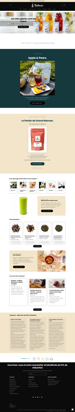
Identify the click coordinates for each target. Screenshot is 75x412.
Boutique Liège (12, 379)
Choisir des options (16, 242)
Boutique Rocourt (12, 384)
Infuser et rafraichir (23, 26)
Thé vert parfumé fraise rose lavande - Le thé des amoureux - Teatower (44, 236)
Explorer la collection (47, 210)
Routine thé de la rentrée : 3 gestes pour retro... (35, 292)
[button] (10, 5)
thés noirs (23, 340)
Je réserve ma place (19, 266)
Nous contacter (12, 390)
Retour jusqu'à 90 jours (33, 384)
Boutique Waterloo (13, 382)
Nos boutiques (52, 348)
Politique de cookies (51, 384)
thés (22, 322)
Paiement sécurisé (32, 382)
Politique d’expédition (50, 410)
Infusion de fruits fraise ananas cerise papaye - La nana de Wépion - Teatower (30, 237)
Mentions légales (51, 379)
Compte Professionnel (13, 393)
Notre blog (11, 391)
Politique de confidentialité (53, 382)
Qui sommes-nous (13, 388)
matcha (22, 342)
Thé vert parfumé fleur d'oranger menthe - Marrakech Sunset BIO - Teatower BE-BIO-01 (58, 237)
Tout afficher (37, 246)
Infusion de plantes (32, 191)
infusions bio (13, 342)
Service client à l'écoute (33, 386)
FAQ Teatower (31, 379)
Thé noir (60, 190)
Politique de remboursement (42, 409)
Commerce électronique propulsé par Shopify (30, 409)
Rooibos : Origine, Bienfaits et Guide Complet (17, 282)
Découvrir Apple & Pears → (37, 103)
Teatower (21, 409)
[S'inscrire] (45, 374)
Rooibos (51, 190)
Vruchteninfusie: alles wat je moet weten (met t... (56, 292)
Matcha (41, 190)
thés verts (18, 340)
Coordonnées (57, 410)
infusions (12, 324)
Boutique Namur (12, 381)
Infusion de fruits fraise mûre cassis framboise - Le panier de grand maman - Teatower (16, 237)
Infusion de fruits (23, 191)
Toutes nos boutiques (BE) (14, 386)
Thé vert (13, 190)
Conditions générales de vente (54, 381)
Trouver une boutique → (37, 163)
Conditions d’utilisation (62, 409)
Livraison (30, 381)
